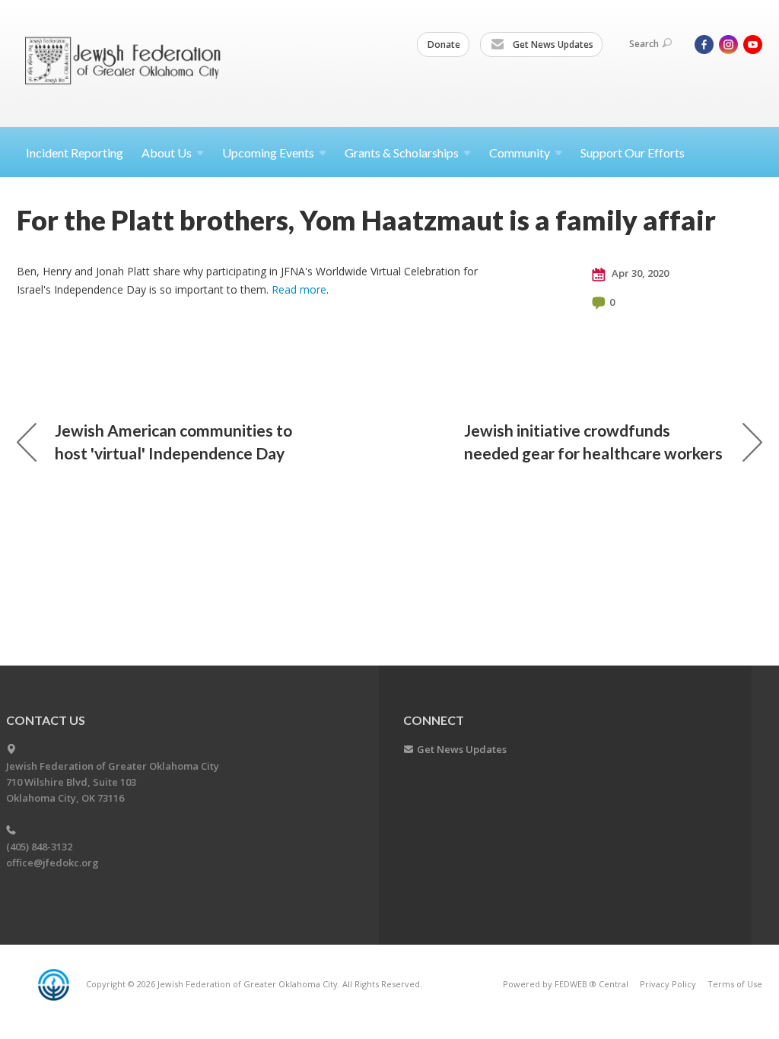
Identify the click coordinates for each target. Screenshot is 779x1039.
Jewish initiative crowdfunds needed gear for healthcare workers (593, 441)
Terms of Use (734, 984)
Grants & (402, 152)
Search (644, 43)
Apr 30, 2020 (639, 273)
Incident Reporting (74, 152)
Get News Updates (551, 44)
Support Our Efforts (632, 152)
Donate (444, 44)
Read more (299, 289)
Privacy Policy (668, 984)
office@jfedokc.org (52, 862)
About (166, 152)
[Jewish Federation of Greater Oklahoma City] (128, 62)
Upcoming (268, 152)
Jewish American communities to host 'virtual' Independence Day (173, 441)
